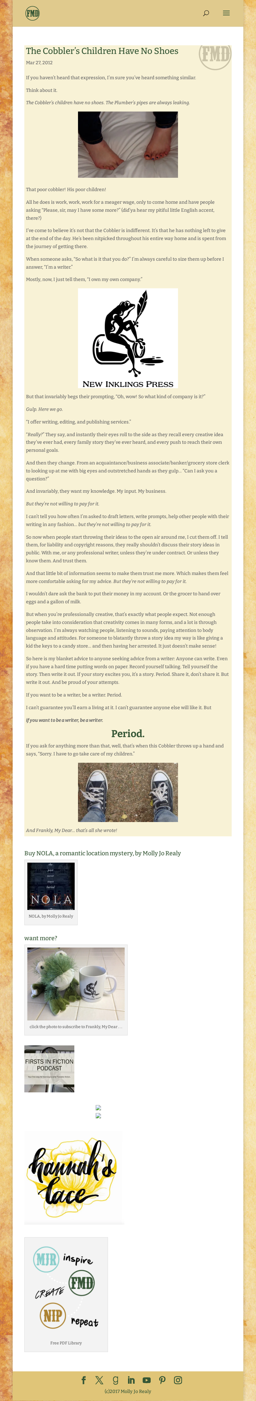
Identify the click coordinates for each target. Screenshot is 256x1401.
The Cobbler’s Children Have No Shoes (102, 51)
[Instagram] (178, 1380)
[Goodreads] (115, 1381)
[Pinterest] (162, 1380)
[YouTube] (147, 1380)
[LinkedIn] (131, 1380)
